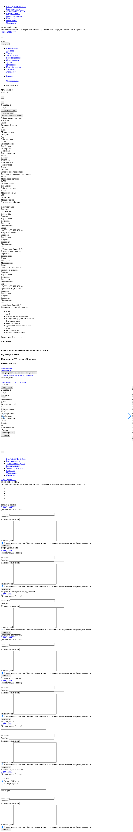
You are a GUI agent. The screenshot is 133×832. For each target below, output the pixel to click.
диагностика (6, 368)
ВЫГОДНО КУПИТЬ (16, 6)
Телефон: (5, 517)
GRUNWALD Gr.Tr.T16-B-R (13, 382)
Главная (9, 76)
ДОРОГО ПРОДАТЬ (15, 11)
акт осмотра (6, 370)
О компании (11, 20)
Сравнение (11, 23)
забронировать (8, 433)
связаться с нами (9, 110)
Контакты (10, 18)
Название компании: (10, 519)
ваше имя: (5, 514)
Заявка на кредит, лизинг (12, 116)
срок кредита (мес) (9, 783)
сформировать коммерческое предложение (19, 373)
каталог (5, 44)
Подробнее (6, 387)
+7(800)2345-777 (8, 32)
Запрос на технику (14, 16)
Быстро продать (13, 9)
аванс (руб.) (6, 791)
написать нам (7, 113)
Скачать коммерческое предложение (17, 375)
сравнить (5, 435)
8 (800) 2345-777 (8, 507)
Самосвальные (12, 81)
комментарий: (7, 540)
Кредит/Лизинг (13, 13)
